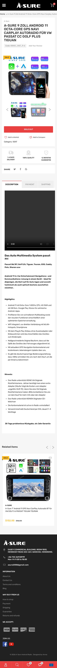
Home (2, 14)
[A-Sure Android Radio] (29, 5)
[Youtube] (11, 644)
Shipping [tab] (45, 184)
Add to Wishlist (13, 137)
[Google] (26, 169)
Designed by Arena (40, 654)
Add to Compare (39, 137)
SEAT (15, 142)
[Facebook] (20, 169)
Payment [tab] (29, 184)
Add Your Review (35, 46)
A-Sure (6, 21)
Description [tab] (11, 184)
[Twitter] (14, 169)
